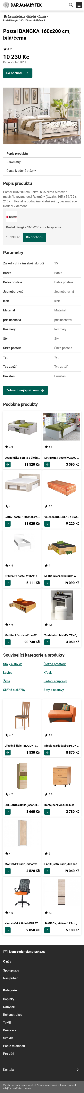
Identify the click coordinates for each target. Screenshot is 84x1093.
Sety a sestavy (54, 690)
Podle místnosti (14, 1046)
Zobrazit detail (8, 464)
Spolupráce (11, 970)
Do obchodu (34, 237)
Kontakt (8, 1070)
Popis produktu (17, 153)
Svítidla (8, 1038)
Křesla (48, 673)
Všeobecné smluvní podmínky (19, 1085)
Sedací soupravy (55, 681)
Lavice (7, 673)
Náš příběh (10, 978)
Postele (42, 16)
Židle (6, 681)
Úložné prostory (55, 664)
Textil (7, 1022)
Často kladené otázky (21, 171)
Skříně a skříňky (14, 690)
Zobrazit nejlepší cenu (22, 390)
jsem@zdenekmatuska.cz (27, 952)
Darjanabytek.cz (16, 16)
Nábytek (31, 16)
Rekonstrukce (12, 1015)
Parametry (13, 162)
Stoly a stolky (12, 664)
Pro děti (8, 1054)
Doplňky (8, 999)
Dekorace (9, 1030)
